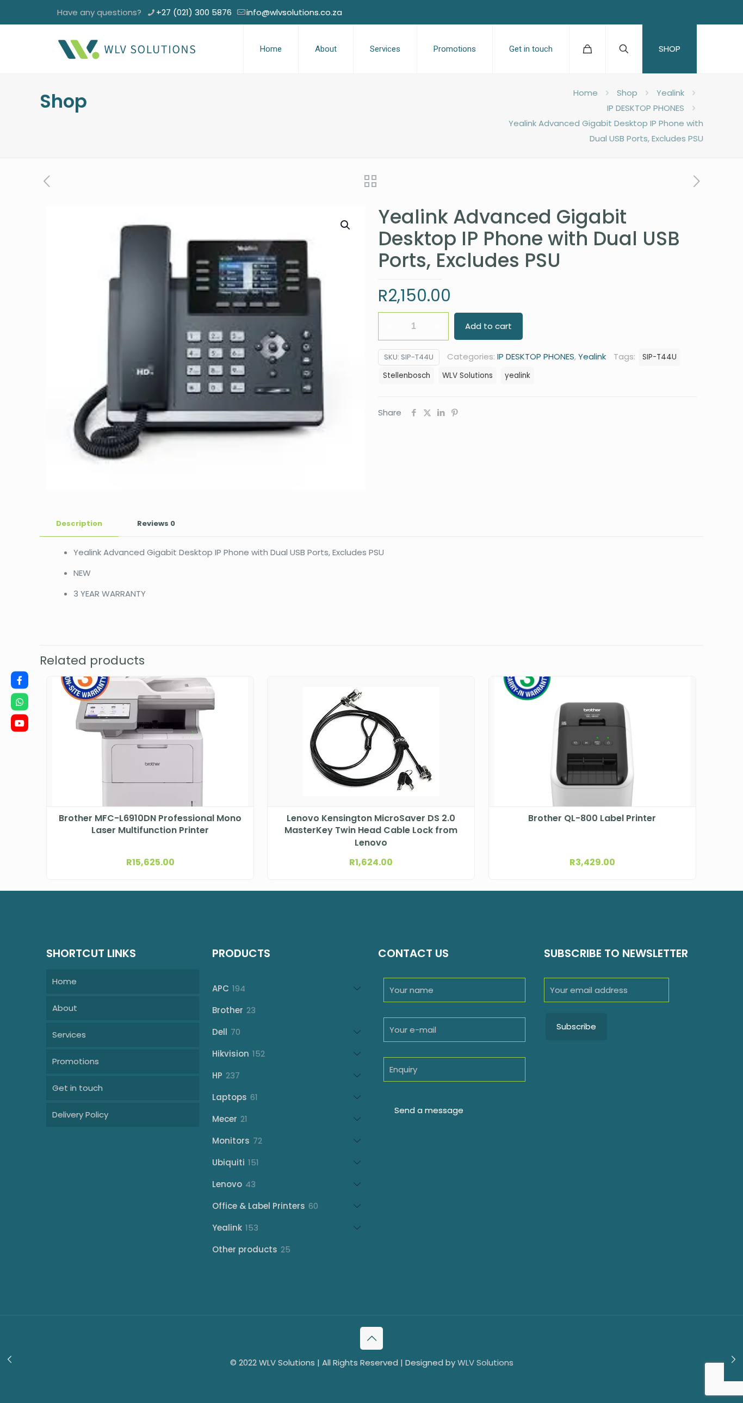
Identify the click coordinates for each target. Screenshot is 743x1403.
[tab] (79, 524)
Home (585, 92)
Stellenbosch (406, 375)
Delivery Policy (80, 1114)
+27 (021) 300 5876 (194, 12)
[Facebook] (19, 680)
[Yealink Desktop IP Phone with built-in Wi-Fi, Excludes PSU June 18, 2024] (9, 1359)
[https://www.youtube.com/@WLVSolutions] (19, 723)
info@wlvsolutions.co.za (294, 12)
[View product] (238, 715)
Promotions (75, 1061)
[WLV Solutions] (126, 48)
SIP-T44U (659, 357)
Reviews (156, 523)
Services (69, 1034)
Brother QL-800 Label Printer (592, 818)
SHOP (669, 48)
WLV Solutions (467, 375)
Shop (627, 92)
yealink (517, 375)
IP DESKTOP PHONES (645, 108)
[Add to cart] (238, 692)
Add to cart (488, 326)
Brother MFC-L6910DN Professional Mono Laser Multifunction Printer (150, 824)
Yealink (670, 92)
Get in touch (77, 1088)
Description (79, 523)
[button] (346, 225)
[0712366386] (19, 701)
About (64, 1008)
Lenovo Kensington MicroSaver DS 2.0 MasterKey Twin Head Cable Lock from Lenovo (370, 830)
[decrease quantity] (390, 326)
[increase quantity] (436, 326)
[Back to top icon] (371, 1338)
